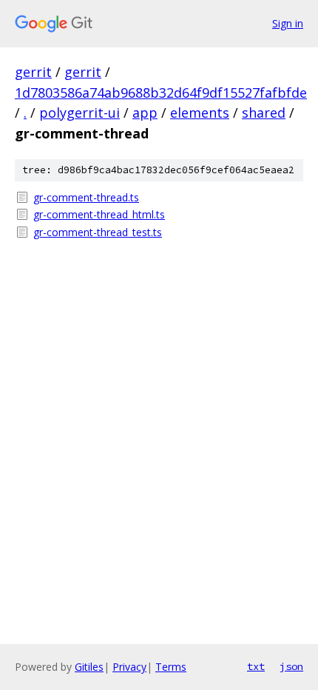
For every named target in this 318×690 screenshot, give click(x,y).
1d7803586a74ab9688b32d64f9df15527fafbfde (161, 92)
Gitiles (89, 667)
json (291, 666)
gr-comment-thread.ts (86, 197)
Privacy (129, 667)
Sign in (287, 23)
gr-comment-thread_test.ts (97, 232)
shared (263, 112)
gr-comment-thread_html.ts (99, 214)
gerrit (33, 72)
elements (199, 112)
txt (256, 666)
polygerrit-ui (79, 112)
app (145, 112)
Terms (170, 667)
